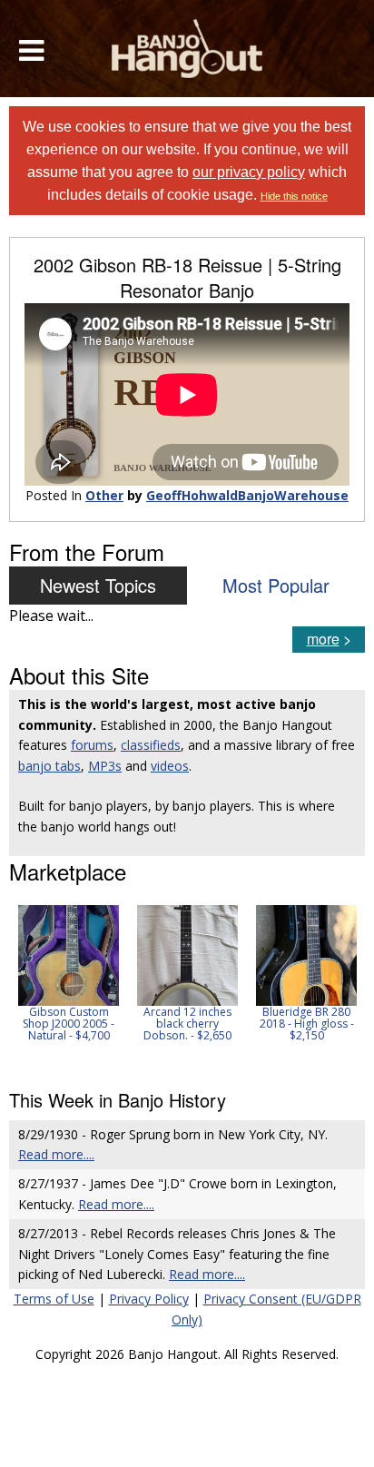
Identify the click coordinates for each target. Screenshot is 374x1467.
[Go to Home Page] (187, 48)
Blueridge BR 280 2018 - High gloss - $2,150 (307, 1023)
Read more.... (56, 1154)
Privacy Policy (149, 1298)
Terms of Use (54, 1298)
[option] (68, 973)
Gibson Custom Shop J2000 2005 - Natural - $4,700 (68, 1023)
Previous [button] (18, 985)
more (323, 638)
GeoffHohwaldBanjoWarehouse (247, 495)
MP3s (105, 765)
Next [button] (339, 985)
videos (170, 765)
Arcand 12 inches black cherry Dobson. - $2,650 (187, 1023)
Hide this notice (294, 196)
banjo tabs (49, 765)
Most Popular (276, 585)
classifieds (151, 744)
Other (104, 495)
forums (92, 744)
